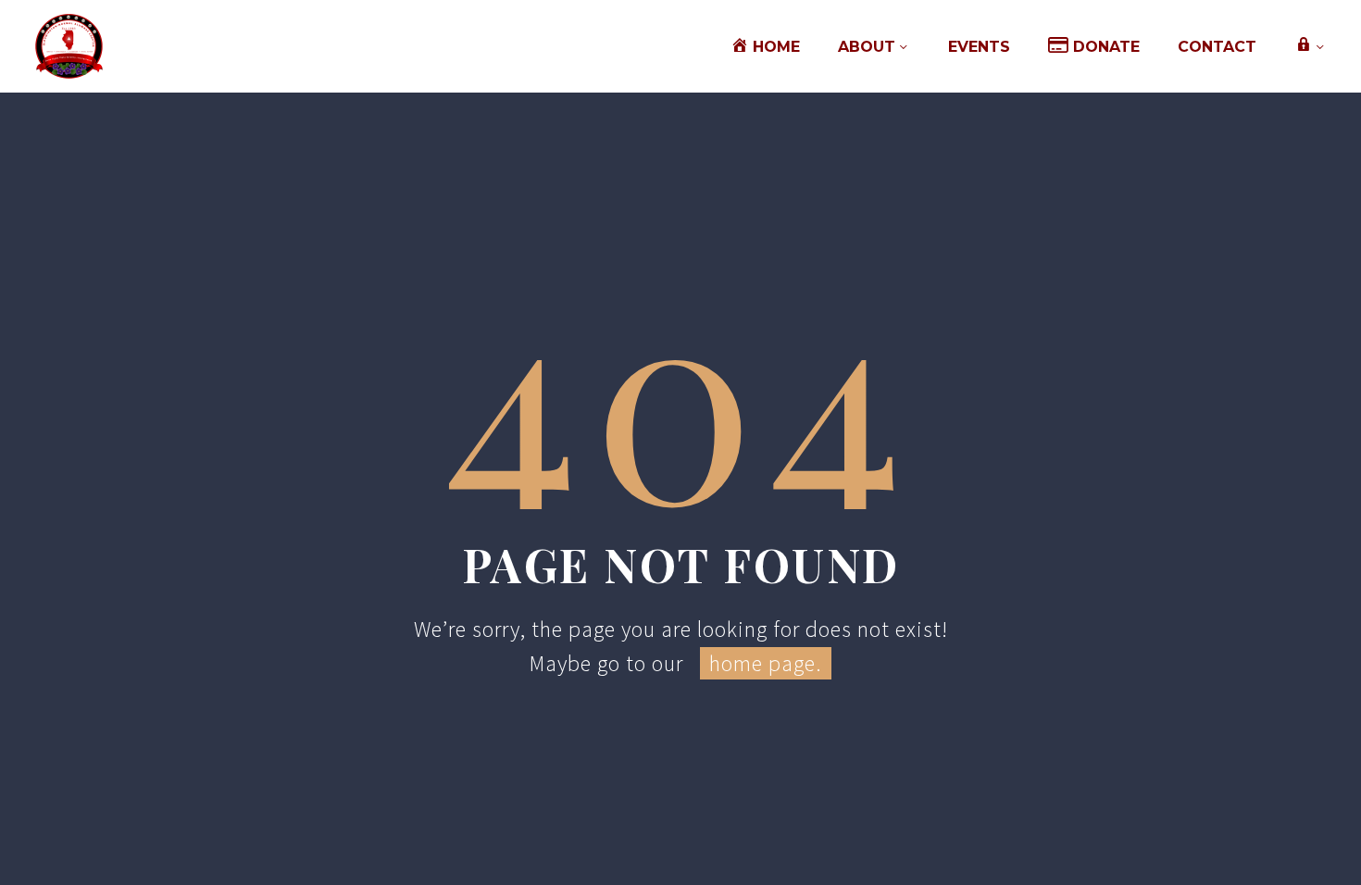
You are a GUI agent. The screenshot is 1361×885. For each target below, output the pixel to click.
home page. (765, 663)
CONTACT (1217, 47)
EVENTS (979, 47)
